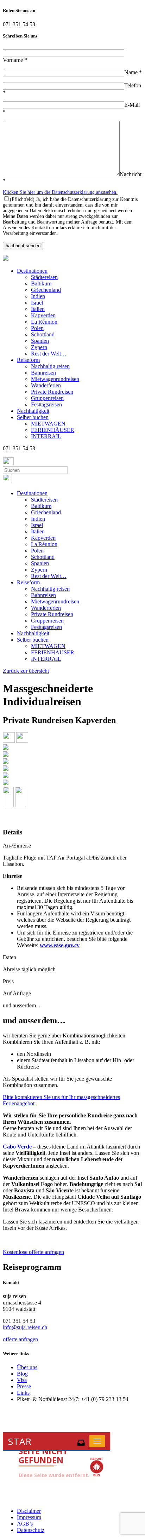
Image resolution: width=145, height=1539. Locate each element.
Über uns (27, 1367)
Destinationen (32, 271)
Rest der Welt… (49, 354)
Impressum (29, 1517)
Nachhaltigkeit (33, 411)
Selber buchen (33, 417)
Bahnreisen (43, 373)
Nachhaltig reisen (50, 366)
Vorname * (15, 60)
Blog (22, 1374)
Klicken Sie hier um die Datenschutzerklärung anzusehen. (60, 192)
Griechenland (46, 290)
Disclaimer (29, 1511)
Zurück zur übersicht (26, 671)
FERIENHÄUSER (52, 430)
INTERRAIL (46, 436)
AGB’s (25, 1524)
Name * (133, 72)
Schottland (43, 334)
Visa (22, 1380)
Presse (24, 1386)
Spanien (40, 341)
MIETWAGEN (48, 424)
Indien (38, 296)
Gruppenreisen (47, 398)
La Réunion (44, 322)
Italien (38, 309)
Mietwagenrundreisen (55, 379)
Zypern (39, 347)
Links (23, 1393)
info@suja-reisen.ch (25, 1327)
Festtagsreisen (46, 404)
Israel (37, 303)
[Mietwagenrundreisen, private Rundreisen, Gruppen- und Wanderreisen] (5, 259)
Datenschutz (30, 1530)
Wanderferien (46, 385)
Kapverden (43, 315)
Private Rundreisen (52, 392)
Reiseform (28, 360)
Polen (37, 328)
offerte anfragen (20, 1339)
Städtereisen (44, 277)
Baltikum (41, 283)
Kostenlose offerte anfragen (33, 1252)
